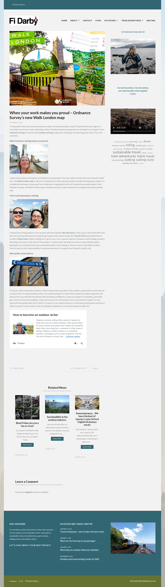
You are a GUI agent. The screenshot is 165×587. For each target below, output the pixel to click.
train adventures (123, 156)
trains (141, 156)
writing (141, 163)
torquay (150, 153)
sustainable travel (127, 152)
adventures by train (121, 142)
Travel (150, 156)
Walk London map (25, 181)
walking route (145, 159)
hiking (130, 145)
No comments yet (79, 368)
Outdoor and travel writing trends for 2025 (79, 559)
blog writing (133, 142)
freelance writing (118, 145)
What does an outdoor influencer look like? (79, 550)
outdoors (150, 146)
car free (140, 142)
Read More (27, 445)
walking (130, 159)
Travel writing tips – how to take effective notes (82, 531)
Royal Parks (23, 239)
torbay (144, 153)
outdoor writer (118, 149)
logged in (29, 492)
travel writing (118, 160)
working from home (130, 163)
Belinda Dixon (69, 232)
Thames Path (79, 236)
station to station (145, 149)
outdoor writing (46, 132)
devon (147, 141)
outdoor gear (141, 145)
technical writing (17, 132)
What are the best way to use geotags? (77, 541)
